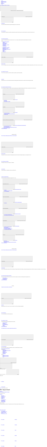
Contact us (1, 394)
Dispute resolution (3, 401)
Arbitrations (2, 381)
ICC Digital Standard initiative (4, 38)
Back (12, 62)
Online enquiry (3, 398)
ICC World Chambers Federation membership (6, 275)
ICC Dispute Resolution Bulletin (7, 229)
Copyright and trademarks (4, 411)
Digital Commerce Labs (6, 126)
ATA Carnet (5, 100)
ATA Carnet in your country (7, 101)
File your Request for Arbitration (4, 161)
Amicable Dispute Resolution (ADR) (8, 190)
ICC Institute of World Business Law (8, 214)
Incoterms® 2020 (6, 114)
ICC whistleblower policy (4, 413)
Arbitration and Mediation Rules (4, 176)
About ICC (16, 298)
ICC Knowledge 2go (3, 312)
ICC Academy (4, 320)
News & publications (17, 339)
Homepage (1, 391)
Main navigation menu (3, 1)
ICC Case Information (6, 191)
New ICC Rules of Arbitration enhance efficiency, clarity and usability (9, 135)
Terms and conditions (3, 412)
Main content (2, 3)
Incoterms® (2, 79)
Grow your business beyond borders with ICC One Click (10, 127)
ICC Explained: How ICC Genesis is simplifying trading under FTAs (9, 328)
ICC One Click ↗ (4, 71)
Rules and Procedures (6, 241)
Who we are (2, 395)
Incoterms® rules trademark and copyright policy (9, 113)
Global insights (17, 16)
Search (2, 2)
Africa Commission (6, 227)
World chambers (17, 261)
